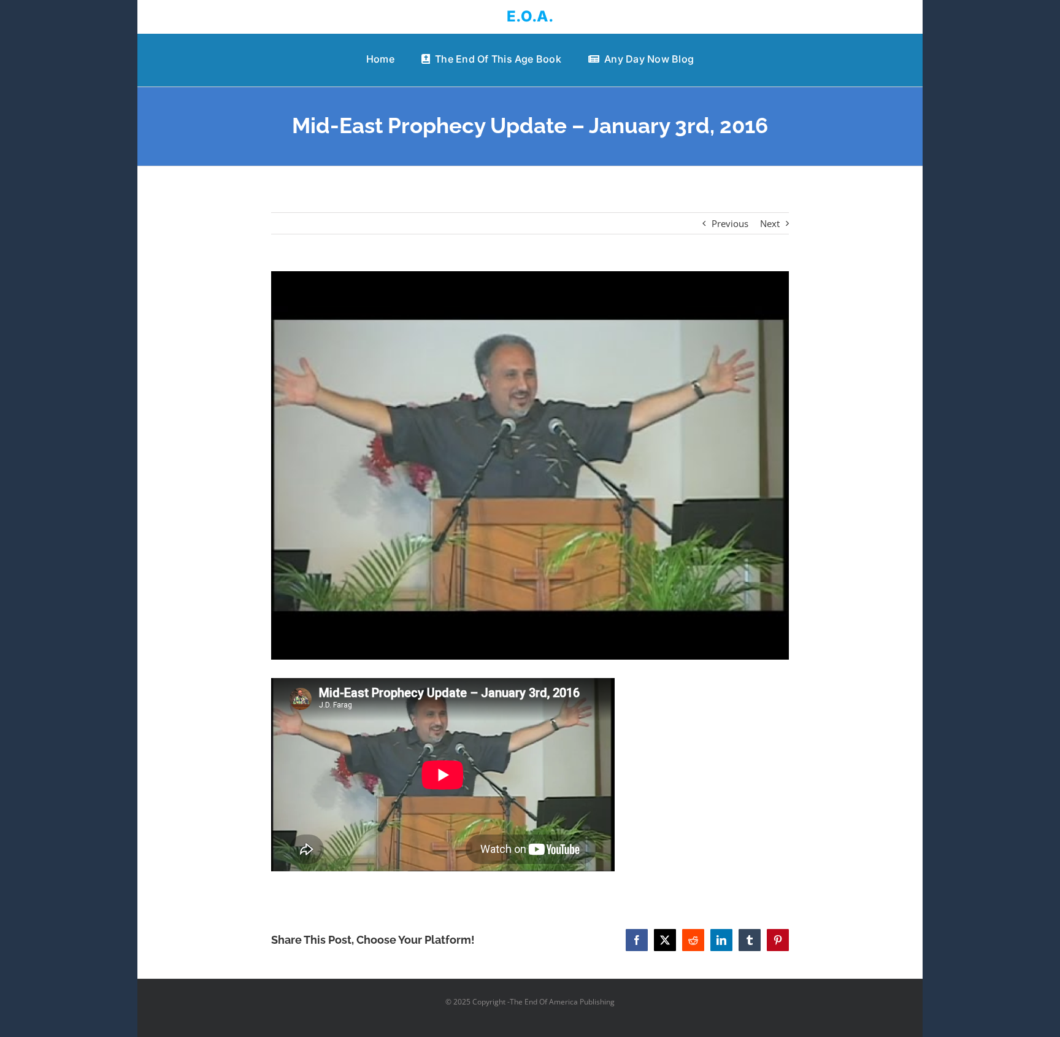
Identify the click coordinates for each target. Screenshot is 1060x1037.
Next (770, 223)
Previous (730, 223)
